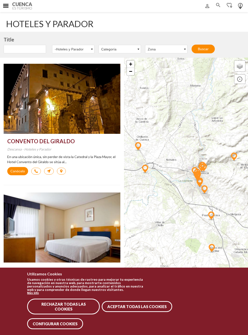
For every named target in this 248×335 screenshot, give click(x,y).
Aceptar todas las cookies (137, 306)
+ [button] (130, 64)
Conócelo (17, 171)
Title (9, 39)
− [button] (130, 71)
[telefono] (36, 171)
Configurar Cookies (55, 323)
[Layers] (239, 66)
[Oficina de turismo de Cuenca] (240, 4)
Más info (33, 293)
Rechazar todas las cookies (63, 306)
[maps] (49, 171)
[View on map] (61, 171)
